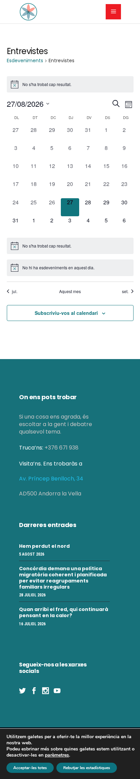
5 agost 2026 (31, 554)
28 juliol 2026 (32, 595)
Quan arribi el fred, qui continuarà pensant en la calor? (63, 612)
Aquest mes (70, 291)
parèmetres (57, 755)
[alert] (70, 246)
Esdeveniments (25, 60)
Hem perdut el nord (44, 546)
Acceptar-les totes (30, 767)
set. (125, 291)
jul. (14, 291)
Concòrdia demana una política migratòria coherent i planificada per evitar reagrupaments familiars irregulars (63, 577)
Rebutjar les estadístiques (86, 767)
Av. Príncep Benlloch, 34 (51, 478)
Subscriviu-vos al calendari (66, 312)
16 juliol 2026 (32, 624)
